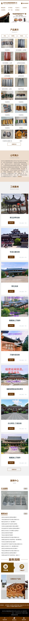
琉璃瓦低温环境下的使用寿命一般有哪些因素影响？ (12, 539)
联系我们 (17, 10)
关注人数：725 (22, 360)
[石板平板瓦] (21, 82)
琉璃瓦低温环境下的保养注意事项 (9, 524)
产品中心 (17, 7)
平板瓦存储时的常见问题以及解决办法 (10, 550)
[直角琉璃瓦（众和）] (7, 82)
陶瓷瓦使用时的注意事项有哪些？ (9, 553)
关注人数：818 (22, 257)
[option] (14, 16)
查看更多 (14, 144)
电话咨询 (5, 619)
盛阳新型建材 (17, 605)
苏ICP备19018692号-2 (14, 616)
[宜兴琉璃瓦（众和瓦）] (7, 56)
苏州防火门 (20, 606)
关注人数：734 (22, 223)
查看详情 (11, 222)
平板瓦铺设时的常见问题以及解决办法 (10, 519)
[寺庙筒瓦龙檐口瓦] (7, 134)
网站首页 (3, 7)
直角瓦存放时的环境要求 (7, 533)
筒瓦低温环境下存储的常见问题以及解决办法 (11, 544)
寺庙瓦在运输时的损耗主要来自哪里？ (10, 526)
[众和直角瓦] (21, 69)
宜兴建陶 (12, 606)
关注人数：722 (22, 428)
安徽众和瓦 (22, 605)
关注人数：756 (22, 291)
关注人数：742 (22, 326)
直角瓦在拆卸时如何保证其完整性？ (9, 548)
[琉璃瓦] (21, 121)
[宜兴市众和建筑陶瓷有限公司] (15, 3)
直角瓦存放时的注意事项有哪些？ (9, 517)
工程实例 (24, 7)
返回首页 (24, 619)
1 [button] (13, 21)
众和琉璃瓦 (7, 605)
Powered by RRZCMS (6, 613)
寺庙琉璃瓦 (12, 605)
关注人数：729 (22, 394)
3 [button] (16, 21)
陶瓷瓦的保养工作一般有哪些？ (8, 521)
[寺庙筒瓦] (7, 43)
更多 (25, 488)
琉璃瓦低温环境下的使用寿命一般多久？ (10, 555)
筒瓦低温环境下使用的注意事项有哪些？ (10, 528)
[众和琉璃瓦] (7, 69)
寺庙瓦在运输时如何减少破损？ (8, 541)
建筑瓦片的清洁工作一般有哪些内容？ (10, 546)
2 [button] (14, 21)
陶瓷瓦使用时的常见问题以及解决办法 (10, 537)
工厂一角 (10, 10)
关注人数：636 (22, 463)
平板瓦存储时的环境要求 (7, 535)
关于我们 (10, 7)
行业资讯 (3, 10)
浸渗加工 (8, 606)
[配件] (21, 134)
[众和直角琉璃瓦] (21, 56)
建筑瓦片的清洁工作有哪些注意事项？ (10, 530)
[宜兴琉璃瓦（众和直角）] (21, 43)
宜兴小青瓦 (26, 605)
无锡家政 (16, 606)
